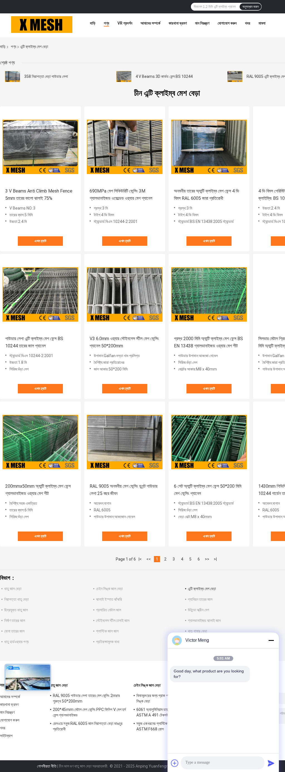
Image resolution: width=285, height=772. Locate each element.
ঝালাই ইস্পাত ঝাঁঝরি (109, 599)
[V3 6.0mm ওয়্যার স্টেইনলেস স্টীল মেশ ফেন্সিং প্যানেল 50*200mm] (125, 294)
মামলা (262, 23)
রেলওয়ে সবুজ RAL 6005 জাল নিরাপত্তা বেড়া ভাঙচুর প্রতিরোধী (87, 726)
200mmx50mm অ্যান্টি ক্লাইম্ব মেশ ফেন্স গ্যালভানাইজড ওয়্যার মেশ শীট (38, 490)
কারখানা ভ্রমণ (178, 23)
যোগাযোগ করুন (227, 23)
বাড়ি (92, 23)
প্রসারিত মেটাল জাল (108, 610)
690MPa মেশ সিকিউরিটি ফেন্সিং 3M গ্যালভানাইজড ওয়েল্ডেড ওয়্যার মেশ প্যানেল (121, 194)
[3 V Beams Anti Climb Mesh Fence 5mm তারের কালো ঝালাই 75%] (40, 147)
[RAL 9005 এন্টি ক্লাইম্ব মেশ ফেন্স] (234, 76)
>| (215, 559)
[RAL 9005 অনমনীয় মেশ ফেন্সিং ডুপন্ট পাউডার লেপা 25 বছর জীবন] (125, 442)
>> (207, 559)
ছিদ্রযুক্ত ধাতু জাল (16, 610)
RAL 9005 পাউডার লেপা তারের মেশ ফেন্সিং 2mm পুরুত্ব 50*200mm (86, 698)
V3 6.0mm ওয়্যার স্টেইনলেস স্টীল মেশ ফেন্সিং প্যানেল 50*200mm (124, 342)
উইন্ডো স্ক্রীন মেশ (198, 610)
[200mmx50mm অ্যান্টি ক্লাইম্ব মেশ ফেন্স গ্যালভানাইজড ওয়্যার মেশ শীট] (40, 442)
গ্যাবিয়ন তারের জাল (200, 599)
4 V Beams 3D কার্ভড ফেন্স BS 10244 (164, 76)
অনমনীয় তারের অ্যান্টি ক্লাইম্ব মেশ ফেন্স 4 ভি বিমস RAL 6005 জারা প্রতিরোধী (206, 194)
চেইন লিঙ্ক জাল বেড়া (109, 588)
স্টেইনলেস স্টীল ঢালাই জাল (112, 620)
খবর (247, 23)
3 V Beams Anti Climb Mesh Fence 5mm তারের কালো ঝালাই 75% (38, 194)
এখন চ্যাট (40, 241)
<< (148, 559)
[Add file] (175, 763)
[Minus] (271, 640)
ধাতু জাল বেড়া (12, 588)
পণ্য (106, 23)
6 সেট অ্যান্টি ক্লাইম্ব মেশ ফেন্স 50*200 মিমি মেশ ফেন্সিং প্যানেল (207, 490)
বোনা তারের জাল (14, 631)
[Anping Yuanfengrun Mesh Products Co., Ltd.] (41, 24)
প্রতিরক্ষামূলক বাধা (107, 641)
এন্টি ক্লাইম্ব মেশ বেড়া (202, 588)
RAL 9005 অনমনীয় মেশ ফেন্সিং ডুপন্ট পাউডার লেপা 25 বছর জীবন (123, 490)
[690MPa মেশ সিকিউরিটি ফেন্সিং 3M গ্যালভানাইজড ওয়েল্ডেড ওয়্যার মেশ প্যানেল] (125, 147)
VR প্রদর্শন (124, 23)
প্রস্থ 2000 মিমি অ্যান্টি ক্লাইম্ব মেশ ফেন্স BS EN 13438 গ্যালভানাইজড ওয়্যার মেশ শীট (208, 342)
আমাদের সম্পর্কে (150, 23)
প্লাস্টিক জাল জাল (107, 631)
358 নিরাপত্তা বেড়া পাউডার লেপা (46, 76)
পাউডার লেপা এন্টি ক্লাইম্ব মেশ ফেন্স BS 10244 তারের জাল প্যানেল (34, 342)
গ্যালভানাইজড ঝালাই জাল (204, 620)
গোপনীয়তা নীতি (46, 766)
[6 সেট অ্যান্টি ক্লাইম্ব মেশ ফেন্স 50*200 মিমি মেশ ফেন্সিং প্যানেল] (209, 442)
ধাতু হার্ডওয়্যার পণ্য (16, 641)
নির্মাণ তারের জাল (14, 620)
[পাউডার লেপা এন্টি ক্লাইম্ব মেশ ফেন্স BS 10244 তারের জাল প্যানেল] (40, 294)
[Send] (271, 763)
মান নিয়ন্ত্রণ (202, 23)
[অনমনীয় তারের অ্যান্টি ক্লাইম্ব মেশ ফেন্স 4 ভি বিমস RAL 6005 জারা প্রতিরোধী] (209, 147)
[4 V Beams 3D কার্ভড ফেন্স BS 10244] (123, 76)
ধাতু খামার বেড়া (197, 631)
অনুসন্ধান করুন (250, 7)
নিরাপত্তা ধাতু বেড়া (16, 599)
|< (140, 559)
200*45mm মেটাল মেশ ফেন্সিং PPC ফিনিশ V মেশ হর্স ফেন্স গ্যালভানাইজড (89, 712)
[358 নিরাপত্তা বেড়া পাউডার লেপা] (12, 76)
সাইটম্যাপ (6, 735)
